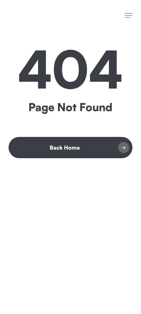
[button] (128, 15)
